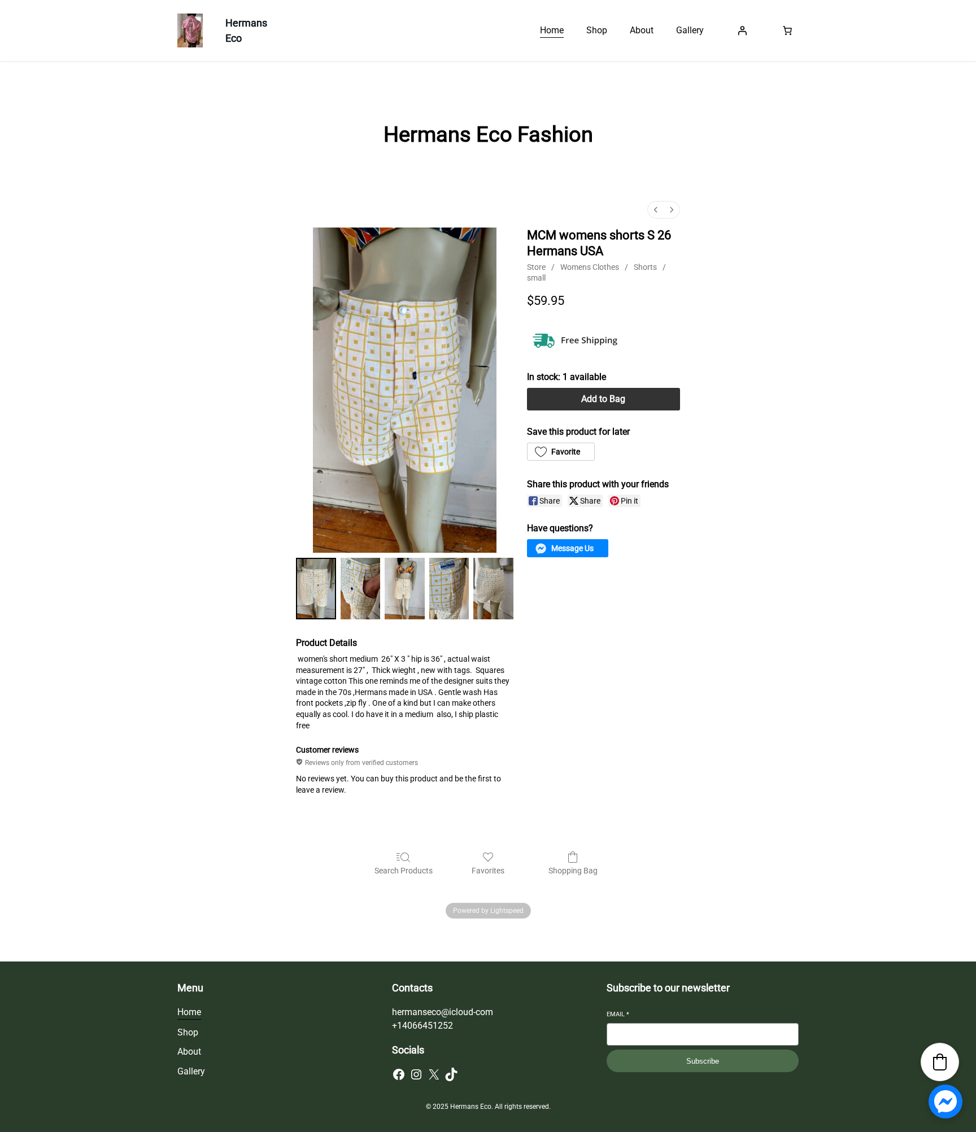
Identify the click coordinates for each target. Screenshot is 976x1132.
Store (536, 267)
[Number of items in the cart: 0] (787, 30)
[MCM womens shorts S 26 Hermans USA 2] (405, 589)
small (536, 277)
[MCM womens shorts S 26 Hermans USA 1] (361, 589)
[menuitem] (656, 210)
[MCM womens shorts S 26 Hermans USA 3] (449, 589)
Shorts (645, 267)
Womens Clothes (589, 267)
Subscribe (702, 1061)
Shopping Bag (573, 870)
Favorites (488, 870)
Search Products (403, 870)
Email (618, 1014)
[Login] (742, 30)
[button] (561, 452)
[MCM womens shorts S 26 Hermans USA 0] (316, 589)
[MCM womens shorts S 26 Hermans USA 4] (493, 589)
